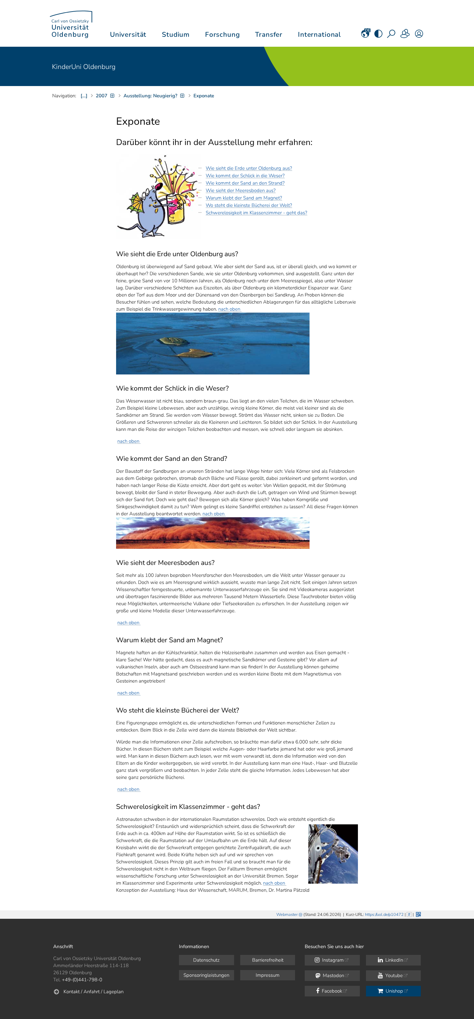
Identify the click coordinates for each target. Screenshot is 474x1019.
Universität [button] (128, 34)
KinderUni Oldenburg (83, 66)
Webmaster (287, 914)
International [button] (319, 34)
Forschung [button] (222, 34)
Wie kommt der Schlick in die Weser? (245, 175)
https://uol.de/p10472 (384, 914)
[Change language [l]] (365, 36)
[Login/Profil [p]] (419, 36)
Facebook (331, 991)
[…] (84, 95)
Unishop (393, 991)
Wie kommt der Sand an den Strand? (245, 183)
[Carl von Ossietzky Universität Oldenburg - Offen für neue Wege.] (71, 23)
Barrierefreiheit (267, 960)
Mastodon (332, 975)
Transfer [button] (268, 34)
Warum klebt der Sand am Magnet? (244, 198)
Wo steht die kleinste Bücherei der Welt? (249, 205)
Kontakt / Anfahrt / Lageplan (93, 991)
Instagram (332, 960)
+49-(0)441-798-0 (82, 979)
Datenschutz (206, 960)
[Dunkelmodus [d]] (378, 36)
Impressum (268, 975)
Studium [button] (176, 34)
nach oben (230, 309)
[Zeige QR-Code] (418, 914)
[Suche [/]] (392, 36)
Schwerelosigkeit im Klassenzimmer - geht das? (256, 212)
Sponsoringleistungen (206, 975)
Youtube (393, 975)
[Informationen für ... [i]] (405, 36)
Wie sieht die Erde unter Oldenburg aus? (249, 168)
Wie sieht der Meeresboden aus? (241, 190)
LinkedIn (393, 960)
